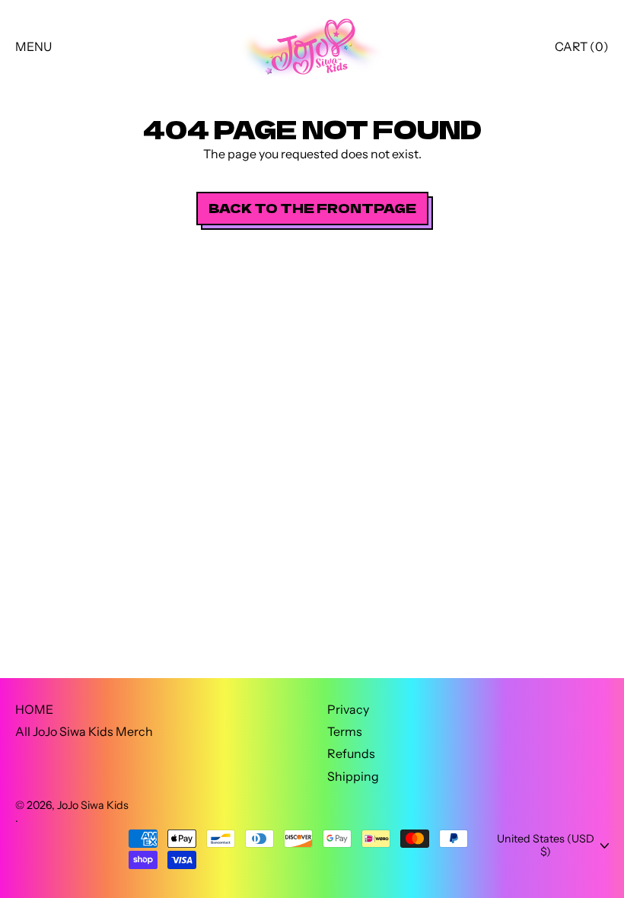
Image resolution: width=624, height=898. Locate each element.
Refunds (351, 753)
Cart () (581, 50)
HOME (34, 709)
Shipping (353, 776)
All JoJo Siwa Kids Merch (84, 731)
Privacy (348, 709)
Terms (344, 731)
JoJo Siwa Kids (93, 805)
